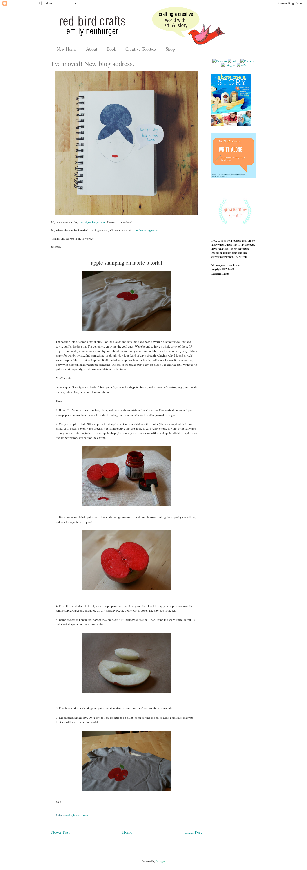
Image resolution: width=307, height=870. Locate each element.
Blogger (160, 861)
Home (127, 832)
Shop (170, 49)
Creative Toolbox (140, 49)
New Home (67, 49)
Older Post (193, 832)
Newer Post (60, 832)
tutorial (85, 815)
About (91, 49)
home (76, 815)
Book (111, 49)
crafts (68, 815)
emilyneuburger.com (93, 222)
